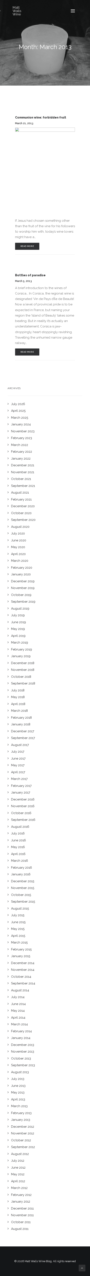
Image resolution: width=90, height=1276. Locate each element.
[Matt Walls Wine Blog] (17, 11)
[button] (72, 11)
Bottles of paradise (30, 275)
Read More (27, 246)
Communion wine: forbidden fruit (40, 117)
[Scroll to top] (82, 1268)
